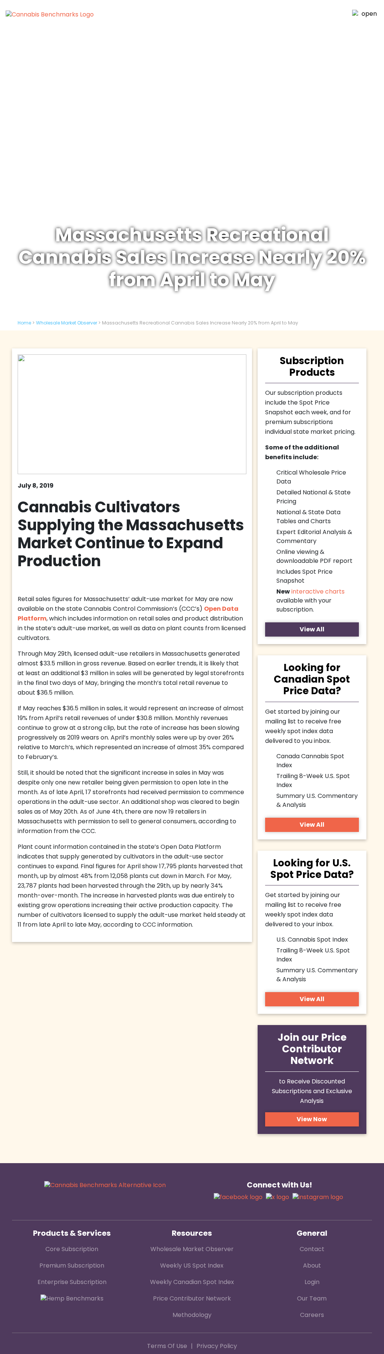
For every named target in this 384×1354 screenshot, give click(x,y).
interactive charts (318, 592)
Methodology (192, 1315)
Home (24, 323)
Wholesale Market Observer (66, 323)
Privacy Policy (216, 1347)
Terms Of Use (167, 1347)
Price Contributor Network (192, 1299)
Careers (312, 1315)
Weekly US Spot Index (192, 1266)
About (312, 1266)
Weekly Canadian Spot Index (192, 1283)
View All (312, 630)
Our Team (312, 1299)
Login (312, 1283)
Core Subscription (71, 1250)
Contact (312, 1250)
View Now (312, 1120)
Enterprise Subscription (72, 1283)
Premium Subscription (71, 1266)
